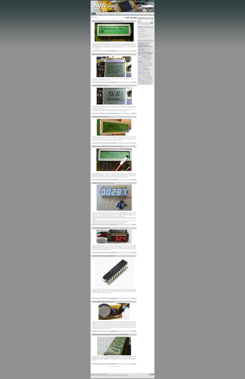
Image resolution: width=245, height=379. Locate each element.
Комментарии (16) (113, 298)
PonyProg (145, 42)
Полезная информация (143, 35)
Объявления (141, 37)
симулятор (142, 58)
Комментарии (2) (113, 82)
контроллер (145, 55)
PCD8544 (105, 110)
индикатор (141, 46)
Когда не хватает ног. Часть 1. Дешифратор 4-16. (104, 255)
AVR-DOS (146, 81)
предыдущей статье (102, 78)
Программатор (141, 42)
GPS (148, 77)
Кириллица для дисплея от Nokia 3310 (101, 54)
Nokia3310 (148, 54)
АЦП (148, 66)
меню (150, 58)
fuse (151, 42)
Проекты (140, 29)
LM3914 (143, 77)
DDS (146, 72)
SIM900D (145, 69)
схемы (142, 70)
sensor (148, 43)
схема (139, 65)
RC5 (152, 57)
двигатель (146, 66)
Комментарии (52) (113, 224)
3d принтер (149, 82)
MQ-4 (146, 77)
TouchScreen (148, 61)
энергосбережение (141, 64)
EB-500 (150, 77)
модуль (140, 61)
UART (144, 57)
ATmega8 (141, 49)
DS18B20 (139, 76)
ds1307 (141, 48)
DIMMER (139, 80)
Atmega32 (141, 54)
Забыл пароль (143, 23)
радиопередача (141, 72)
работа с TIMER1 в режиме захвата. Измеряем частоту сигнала (107, 21)
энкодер (149, 49)
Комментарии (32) (113, 252)
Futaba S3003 (142, 66)
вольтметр (146, 49)
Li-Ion (145, 70)
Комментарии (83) (113, 113)
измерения (149, 52)
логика (145, 48)
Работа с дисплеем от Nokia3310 (100, 85)
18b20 (142, 51)
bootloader (145, 74)
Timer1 (141, 55)
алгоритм (149, 57)
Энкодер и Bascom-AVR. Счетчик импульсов (102, 183)
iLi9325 (149, 81)
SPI (139, 55)
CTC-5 (145, 76)
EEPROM (140, 62)
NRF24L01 (151, 78)
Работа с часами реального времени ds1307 (103, 301)
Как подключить (142, 31)
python (151, 62)
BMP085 (140, 73)
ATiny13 (142, 76)
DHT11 (143, 68)
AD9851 (148, 72)
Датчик (145, 51)
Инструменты (141, 33)
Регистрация (148, 23)
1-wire (148, 51)
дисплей (141, 52)
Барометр (144, 73)
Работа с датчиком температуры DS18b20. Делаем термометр (107, 146)
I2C (139, 48)
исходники (149, 46)
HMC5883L (143, 81)
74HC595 (144, 61)
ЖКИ (139, 51)
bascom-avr (143, 45)
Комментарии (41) (113, 331)
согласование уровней (145, 65)
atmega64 (146, 58)
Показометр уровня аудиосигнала (101, 116)
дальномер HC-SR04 (146, 62)
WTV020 (139, 82)
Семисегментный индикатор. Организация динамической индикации (109, 334)
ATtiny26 (149, 69)
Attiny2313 (142, 44)
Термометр (143, 80)
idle (146, 64)
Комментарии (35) (113, 179)
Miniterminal (143, 82)
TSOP (139, 58)
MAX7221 (147, 80)
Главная (92, 16)
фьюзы (149, 42)
